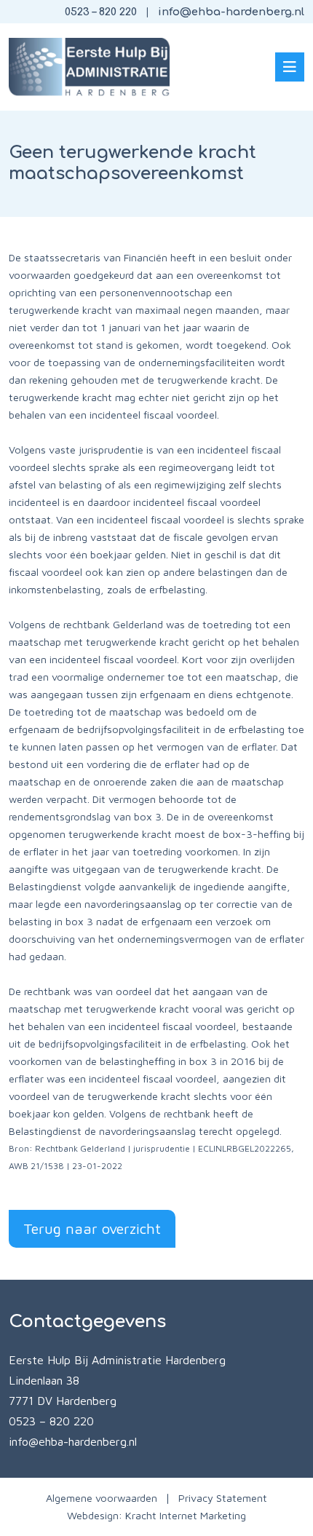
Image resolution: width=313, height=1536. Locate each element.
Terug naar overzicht (92, 1228)
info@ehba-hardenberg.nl (231, 11)
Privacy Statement (222, 1498)
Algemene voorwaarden (101, 1498)
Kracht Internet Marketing (185, 1515)
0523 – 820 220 (101, 11)
